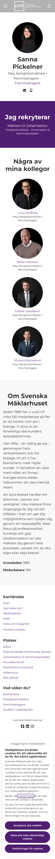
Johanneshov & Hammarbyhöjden (26, 657)
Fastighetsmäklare (16, 699)
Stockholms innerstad (18, 667)
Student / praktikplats (18, 709)
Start (6, 603)
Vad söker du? (13, 608)
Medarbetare (12, 613)
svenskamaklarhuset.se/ (27, 720)
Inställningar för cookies (27, 848)
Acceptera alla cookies (27, 825)
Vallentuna (10, 672)
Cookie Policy (25, 796)
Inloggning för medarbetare (27, 743)
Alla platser (10, 677)
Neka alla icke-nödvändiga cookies (27, 837)
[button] (49, 6)
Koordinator (11, 694)
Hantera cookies (14, 629)
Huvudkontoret (13, 662)
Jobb (6, 618)
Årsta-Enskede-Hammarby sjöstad (27, 652)
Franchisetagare (27, 83)
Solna (7, 646)
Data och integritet (16, 624)
